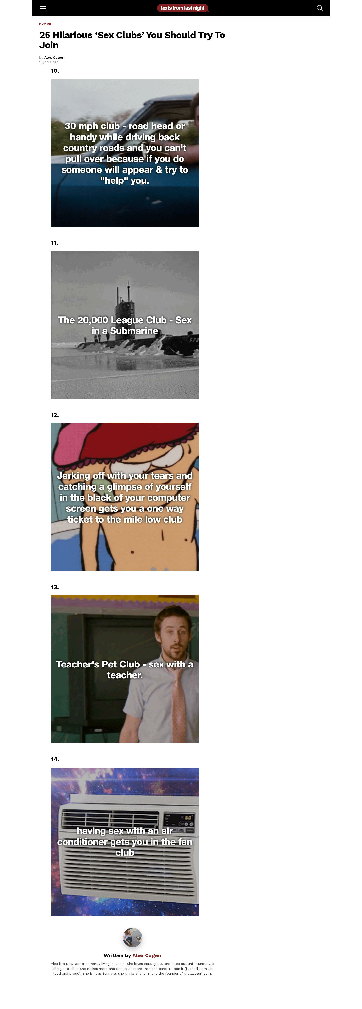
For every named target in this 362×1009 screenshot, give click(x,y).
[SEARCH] (320, 8)
